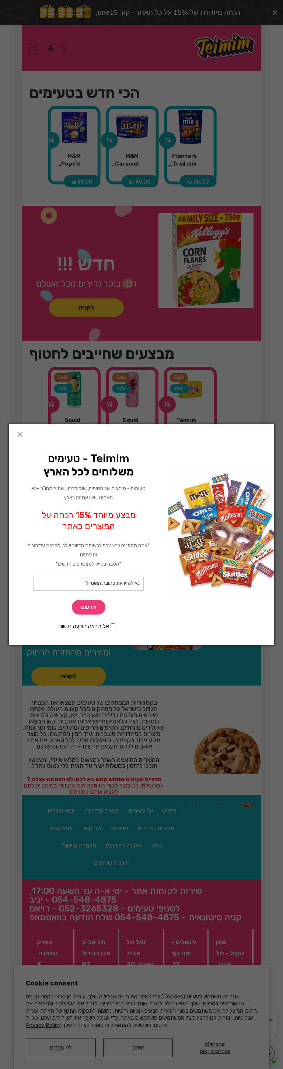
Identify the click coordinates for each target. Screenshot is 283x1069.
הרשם (88, 606)
